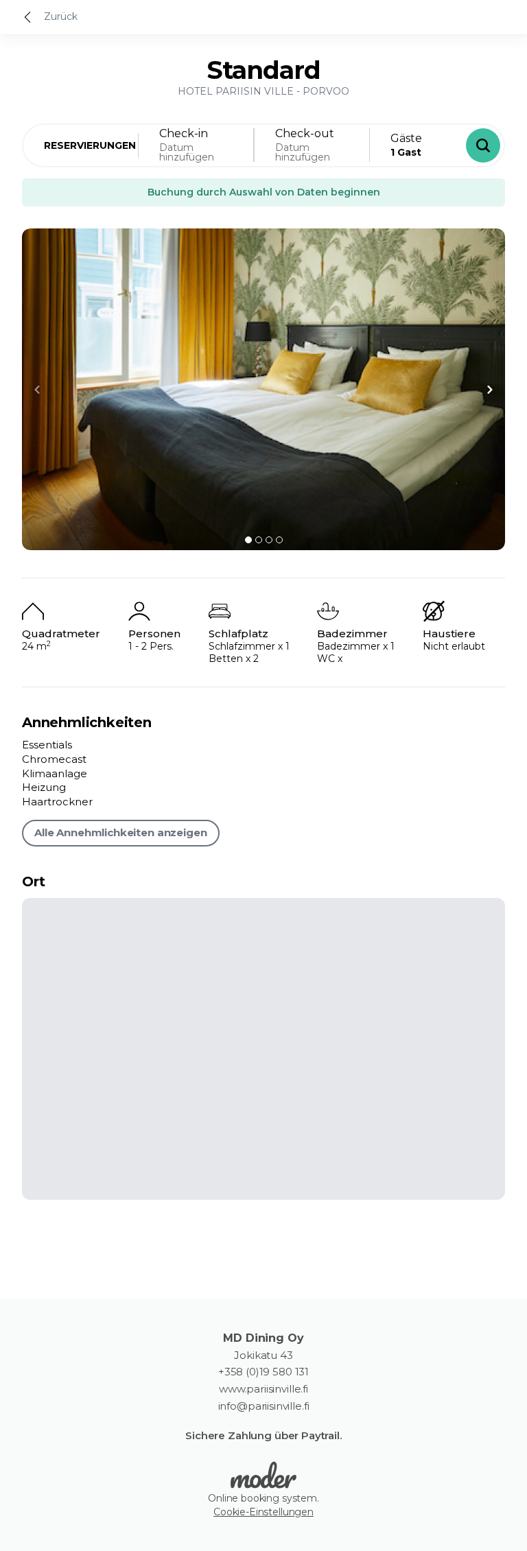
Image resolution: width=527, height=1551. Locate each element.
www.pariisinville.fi (263, 1389)
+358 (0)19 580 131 (263, 1372)
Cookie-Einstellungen (263, 1512)
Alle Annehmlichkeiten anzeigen (120, 832)
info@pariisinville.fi (263, 1406)
